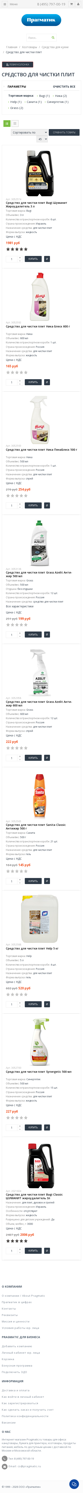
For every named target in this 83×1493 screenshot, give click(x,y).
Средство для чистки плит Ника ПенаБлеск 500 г (41, 449)
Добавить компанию (17, 1346)
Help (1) (16, 102)
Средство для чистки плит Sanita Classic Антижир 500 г (36, 826)
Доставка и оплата (16, 1390)
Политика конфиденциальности (25, 1416)
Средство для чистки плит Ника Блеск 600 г (38, 326)
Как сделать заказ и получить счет (28, 1409)
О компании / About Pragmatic (23, 1295)
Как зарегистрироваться (20, 1403)
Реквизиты (10, 1315)
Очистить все (64, 86)
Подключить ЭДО (14, 1372)
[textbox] (41, 37)
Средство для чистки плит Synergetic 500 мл (39, 1072)
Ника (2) (61, 96)
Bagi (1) (44, 96)
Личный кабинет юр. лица (21, 1352)
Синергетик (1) (57, 102)
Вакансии (9, 1422)
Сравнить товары (64, 132)
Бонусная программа (17, 1365)
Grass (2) (16, 108)
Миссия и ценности (16, 1321)
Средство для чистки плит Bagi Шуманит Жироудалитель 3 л (36, 204)
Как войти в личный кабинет (23, 1397)
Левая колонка (19, 64)
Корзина (8, 1359)
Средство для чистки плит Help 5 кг (32, 948)
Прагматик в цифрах (17, 1302)
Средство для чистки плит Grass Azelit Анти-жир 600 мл (39, 703)
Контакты (9, 1308)
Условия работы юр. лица (20, 1328)
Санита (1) (34, 102)
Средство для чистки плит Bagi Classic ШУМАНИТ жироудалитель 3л (34, 1196)
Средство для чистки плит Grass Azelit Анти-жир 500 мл (39, 574)
